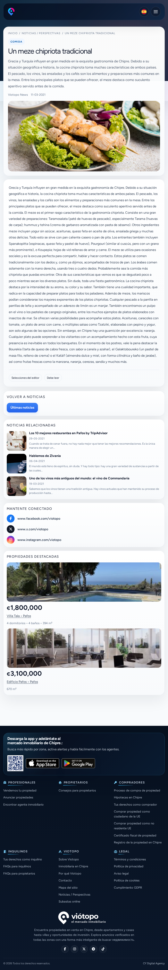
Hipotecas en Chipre (128, 797)
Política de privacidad (128, 866)
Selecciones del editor (25, 377)
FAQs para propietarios (19, 873)
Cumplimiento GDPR (128, 887)
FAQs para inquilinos (17, 866)
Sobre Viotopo (69, 859)
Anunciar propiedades (18, 797)
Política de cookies (127, 880)
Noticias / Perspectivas (41, 33)
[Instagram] (74, 949)
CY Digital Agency (154, 963)
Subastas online (69, 901)
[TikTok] (103, 949)
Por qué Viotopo (70, 873)
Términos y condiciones (130, 859)
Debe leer (53, 377)
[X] (84, 949)
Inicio (13, 33)
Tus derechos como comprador (135, 804)
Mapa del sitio (68, 887)
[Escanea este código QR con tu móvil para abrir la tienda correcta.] (15, 763)
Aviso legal (121, 873)
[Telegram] (93, 949)
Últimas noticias (22, 407)
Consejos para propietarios (77, 790)
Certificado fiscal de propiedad (135, 835)
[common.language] (144, 12)
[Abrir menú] (156, 12)
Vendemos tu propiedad (19, 790)
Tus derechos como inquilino (22, 859)
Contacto (65, 880)
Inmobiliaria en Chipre (73, 866)
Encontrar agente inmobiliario (23, 804)
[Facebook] (65, 949)
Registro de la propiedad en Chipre (138, 842)
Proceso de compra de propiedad (137, 790)
